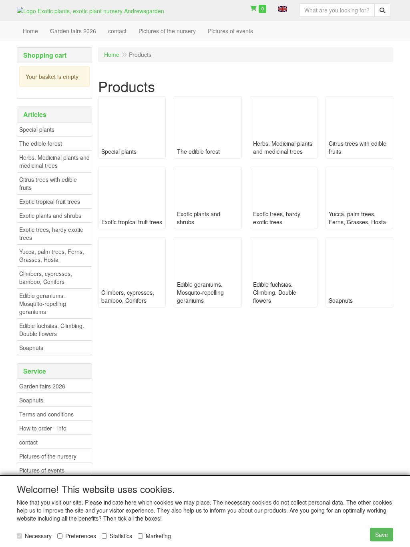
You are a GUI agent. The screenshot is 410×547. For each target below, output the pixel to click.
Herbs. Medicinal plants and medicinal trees (54, 161)
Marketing (158, 536)
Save (381, 535)
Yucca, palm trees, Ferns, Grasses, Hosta (51, 255)
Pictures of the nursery (47, 456)
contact (28, 442)
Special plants (36, 129)
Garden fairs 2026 (42, 386)
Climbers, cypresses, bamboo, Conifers (45, 277)
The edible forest (40, 143)
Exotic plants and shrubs (50, 215)
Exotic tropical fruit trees (49, 201)
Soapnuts (31, 348)
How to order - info (42, 428)
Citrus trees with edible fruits (48, 183)
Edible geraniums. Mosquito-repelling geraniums (42, 304)
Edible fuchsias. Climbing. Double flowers (51, 330)
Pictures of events (41, 470)
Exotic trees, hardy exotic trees (51, 233)
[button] (282, 8)
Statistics (121, 536)
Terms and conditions (46, 414)
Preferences (80, 536)
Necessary (38, 536)
